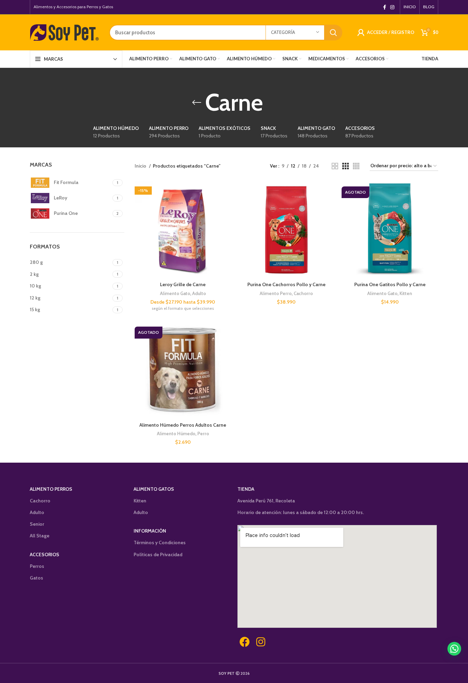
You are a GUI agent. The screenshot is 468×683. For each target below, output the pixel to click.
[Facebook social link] (384, 7)
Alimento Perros (51, 489)
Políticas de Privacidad (158, 554)
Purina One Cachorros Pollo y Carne (286, 284)
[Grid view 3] (345, 166)
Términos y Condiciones (160, 542)
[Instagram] (261, 642)
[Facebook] (244, 642)
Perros (37, 566)
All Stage (39, 536)
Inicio (141, 166)
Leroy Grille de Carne (183, 284)
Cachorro (303, 293)
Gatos (36, 578)
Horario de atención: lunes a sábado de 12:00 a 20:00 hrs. (300, 512)
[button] (454, 649)
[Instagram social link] (392, 7)
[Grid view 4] (356, 166)
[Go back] (196, 102)
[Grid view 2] (335, 166)
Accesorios (44, 554)
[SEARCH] (333, 32)
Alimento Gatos (154, 489)
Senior (37, 524)
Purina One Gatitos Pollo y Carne (390, 284)
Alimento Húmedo (176, 433)
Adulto (199, 293)
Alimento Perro (276, 293)
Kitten (405, 293)
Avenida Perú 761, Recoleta (266, 501)
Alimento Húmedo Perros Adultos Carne (182, 425)
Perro (203, 433)
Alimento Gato (175, 293)
